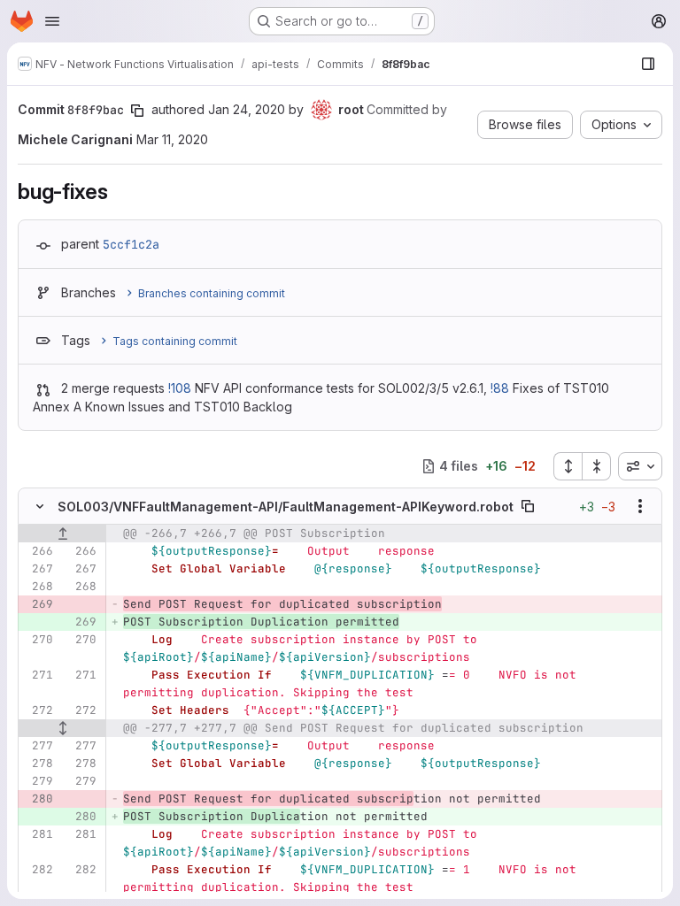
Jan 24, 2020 (246, 109)
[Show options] (640, 506)
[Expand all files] (567, 466)
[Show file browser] (648, 64)
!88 (500, 387)
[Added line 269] (81, 622)
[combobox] (640, 466)
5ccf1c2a (131, 244)
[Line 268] (38, 586)
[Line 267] (38, 569)
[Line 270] (38, 640)
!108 (179, 387)
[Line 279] (38, 781)
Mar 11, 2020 (172, 139)
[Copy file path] (527, 506)
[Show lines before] (62, 533)
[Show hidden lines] (62, 728)
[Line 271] (38, 675)
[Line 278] (38, 763)
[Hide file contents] (39, 506)
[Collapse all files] (597, 466)
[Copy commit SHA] (137, 110)
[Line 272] (38, 710)
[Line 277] (38, 746)
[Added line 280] (81, 816)
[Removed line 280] (38, 799)
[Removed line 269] (38, 604)
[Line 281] (38, 834)
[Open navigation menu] (52, 21)
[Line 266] (38, 551)
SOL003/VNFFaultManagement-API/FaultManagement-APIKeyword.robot (286, 506)
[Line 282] (38, 870)
